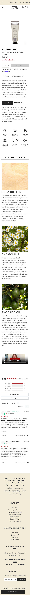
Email (16, 532)
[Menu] (3, 7)
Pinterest (15, 539)
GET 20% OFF (13, 592)
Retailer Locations (15, 517)
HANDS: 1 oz (4, 432)
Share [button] (4, 435)
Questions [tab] (13, 403)
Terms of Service (15, 521)
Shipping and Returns (15, 510)
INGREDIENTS (19, 103)
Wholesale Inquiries (15, 512)
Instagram (15, 537)
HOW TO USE (7, 103)
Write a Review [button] (16, 394)
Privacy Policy (15, 519)
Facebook (15, 535)
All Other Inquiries (15, 514)
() (27, 7)
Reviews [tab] (4, 403)
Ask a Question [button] (15, 398)
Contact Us (15, 507)
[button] (25, 435)
